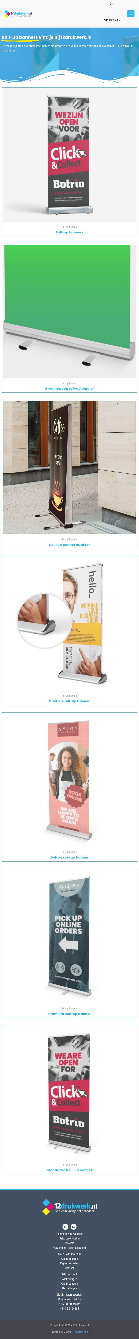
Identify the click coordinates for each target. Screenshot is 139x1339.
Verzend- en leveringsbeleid (69, 1247)
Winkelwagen (112, 19)
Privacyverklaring (70, 1238)
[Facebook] (65, 1227)
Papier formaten (69, 1263)
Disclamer (69, 1243)
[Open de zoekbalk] (112, 5)
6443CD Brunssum (69, 1304)
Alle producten (69, 1259)
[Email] (74, 1227)
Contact (69, 1268)
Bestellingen (69, 1288)
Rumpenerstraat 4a (69, 1299)
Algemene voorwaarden (69, 1234)
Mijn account (69, 1274)
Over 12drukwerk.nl (69, 1254)
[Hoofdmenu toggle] (130, 13)
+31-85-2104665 (69, 1308)
